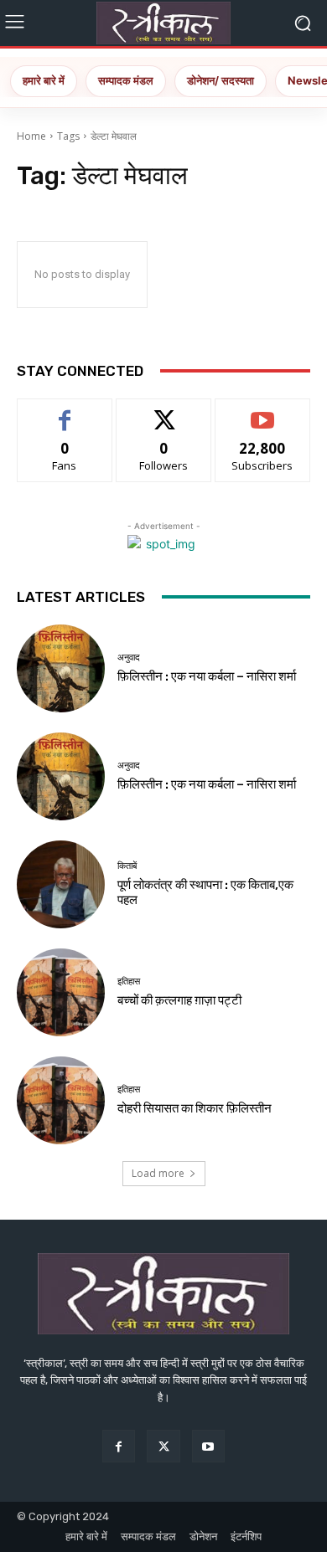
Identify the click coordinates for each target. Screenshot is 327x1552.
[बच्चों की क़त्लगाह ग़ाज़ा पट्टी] (61, 992)
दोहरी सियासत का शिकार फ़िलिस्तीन (194, 1108)
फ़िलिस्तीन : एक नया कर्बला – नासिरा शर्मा (206, 676)
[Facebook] (118, 1446)
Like (65, 411)
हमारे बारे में (44, 80)
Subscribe (262, 411)
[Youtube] (208, 1446)
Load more (158, 1173)
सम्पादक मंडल (125, 80)
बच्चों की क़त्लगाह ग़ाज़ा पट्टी (179, 1000)
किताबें (127, 866)
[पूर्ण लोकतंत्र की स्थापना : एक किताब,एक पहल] (61, 884)
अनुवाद (128, 657)
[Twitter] (163, 1446)
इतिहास (128, 981)
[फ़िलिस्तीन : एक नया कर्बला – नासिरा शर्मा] (61, 668)
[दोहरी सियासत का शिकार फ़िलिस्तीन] (61, 1100)
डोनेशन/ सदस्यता (220, 80)
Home (31, 136)
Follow (164, 411)
